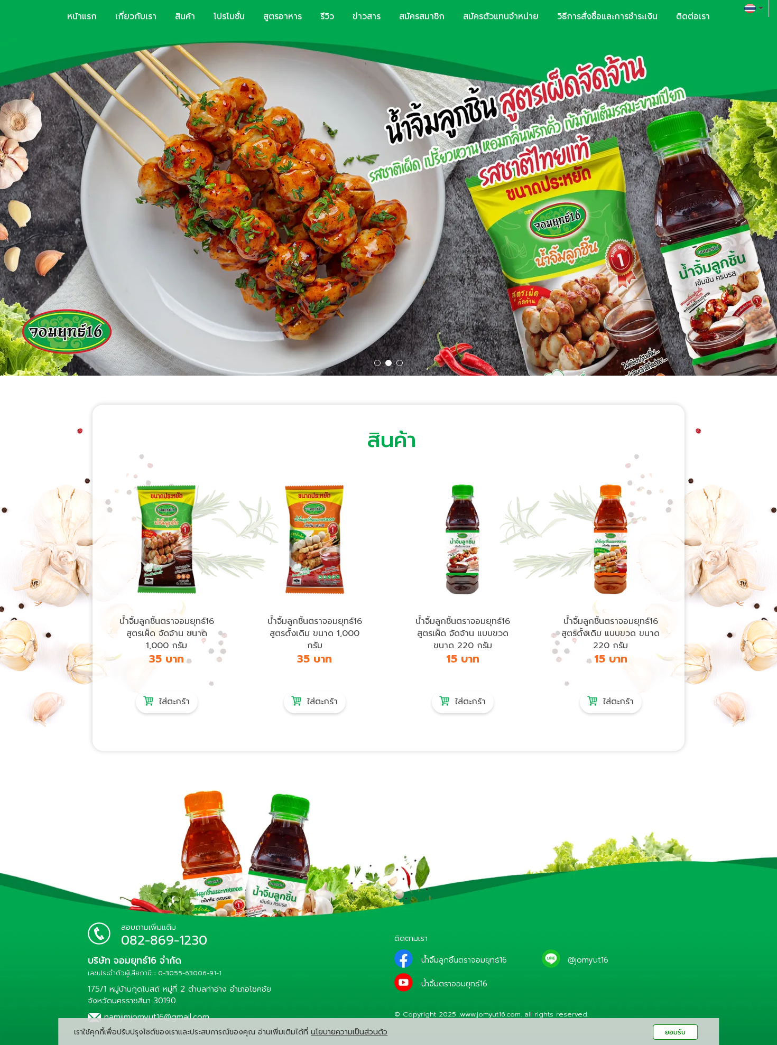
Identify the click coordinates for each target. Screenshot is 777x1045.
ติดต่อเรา (693, 16)
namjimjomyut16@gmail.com (155, 1017)
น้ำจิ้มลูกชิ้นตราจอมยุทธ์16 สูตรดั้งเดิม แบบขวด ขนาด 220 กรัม (610, 633)
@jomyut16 (588, 960)
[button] (58, 204)
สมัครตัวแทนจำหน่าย (501, 16)
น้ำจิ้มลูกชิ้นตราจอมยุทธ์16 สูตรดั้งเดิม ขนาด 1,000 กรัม (314, 633)
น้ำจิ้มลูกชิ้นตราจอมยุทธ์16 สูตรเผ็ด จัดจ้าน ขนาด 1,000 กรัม (166, 633)
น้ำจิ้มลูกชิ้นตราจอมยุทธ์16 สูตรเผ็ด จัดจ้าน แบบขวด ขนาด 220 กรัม (462, 633)
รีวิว (327, 16)
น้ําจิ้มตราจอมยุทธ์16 (454, 984)
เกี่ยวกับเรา (135, 16)
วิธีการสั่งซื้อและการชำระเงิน (607, 16)
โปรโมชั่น (229, 16)
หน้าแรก (82, 16)
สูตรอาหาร (282, 16)
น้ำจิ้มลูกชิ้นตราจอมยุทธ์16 (464, 960)
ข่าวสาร (367, 16)
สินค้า (185, 16)
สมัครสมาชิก (422, 16)
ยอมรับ (675, 1032)
